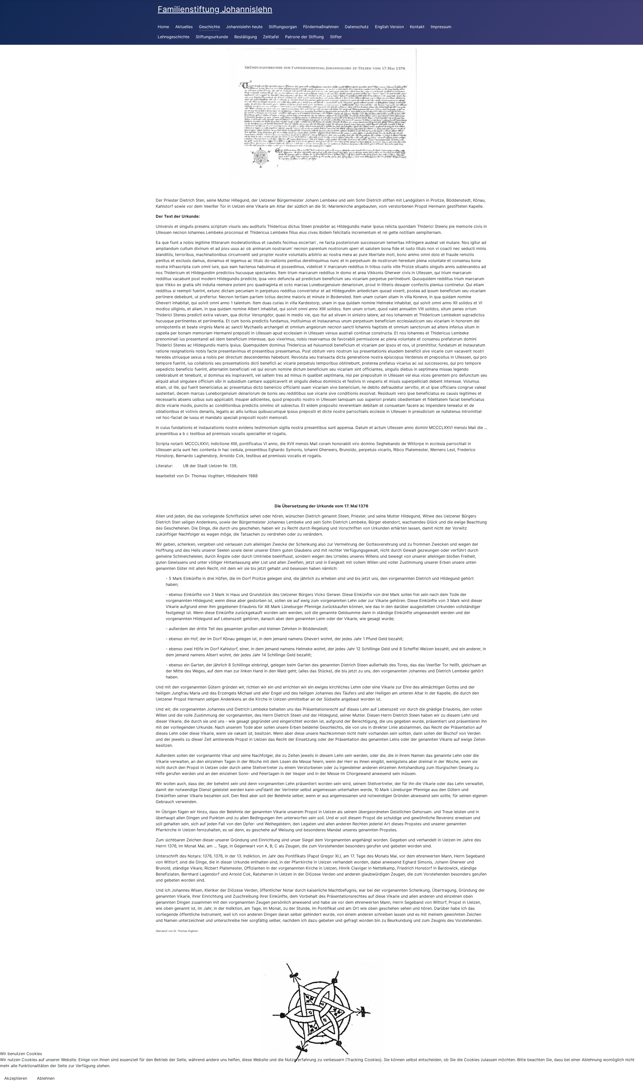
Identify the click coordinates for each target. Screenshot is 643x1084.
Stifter (336, 36)
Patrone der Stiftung (304, 36)
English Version (389, 26)
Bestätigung (245, 36)
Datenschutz (357, 26)
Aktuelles (184, 26)
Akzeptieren (15, 1078)
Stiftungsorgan (283, 26)
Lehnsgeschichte (173, 36)
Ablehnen (46, 1078)
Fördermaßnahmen (321, 26)
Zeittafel (271, 36)
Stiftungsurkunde (212, 36)
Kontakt (417, 26)
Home (163, 26)
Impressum (441, 26)
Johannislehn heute (244, 26)
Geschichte (209, 26)
